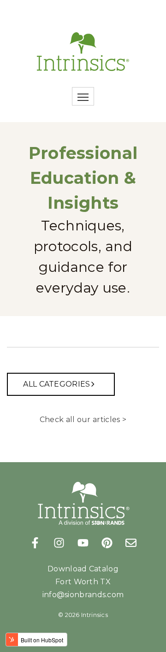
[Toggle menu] (83, 96)
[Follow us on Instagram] (59, 543)
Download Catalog (83, 568)
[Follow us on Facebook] (35, 543)
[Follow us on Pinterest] (107, 543)
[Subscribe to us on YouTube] (83, 543)
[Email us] (131, 543)
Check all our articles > (83, 419)
